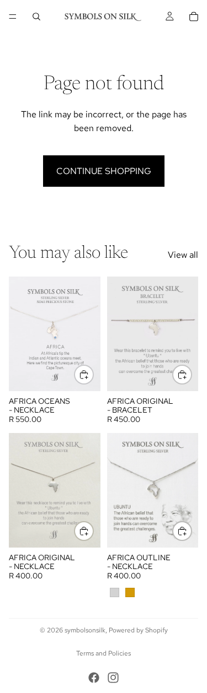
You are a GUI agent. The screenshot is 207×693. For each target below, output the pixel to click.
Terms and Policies (103, 653)
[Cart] (194, 16)
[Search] (36, 16)
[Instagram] (113, 677)
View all (183, 255)
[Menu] (12, 16)
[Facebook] (93, 677)
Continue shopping (103, 171)
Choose (93, 375)
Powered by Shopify (138, 630)
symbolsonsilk (85, 630)
